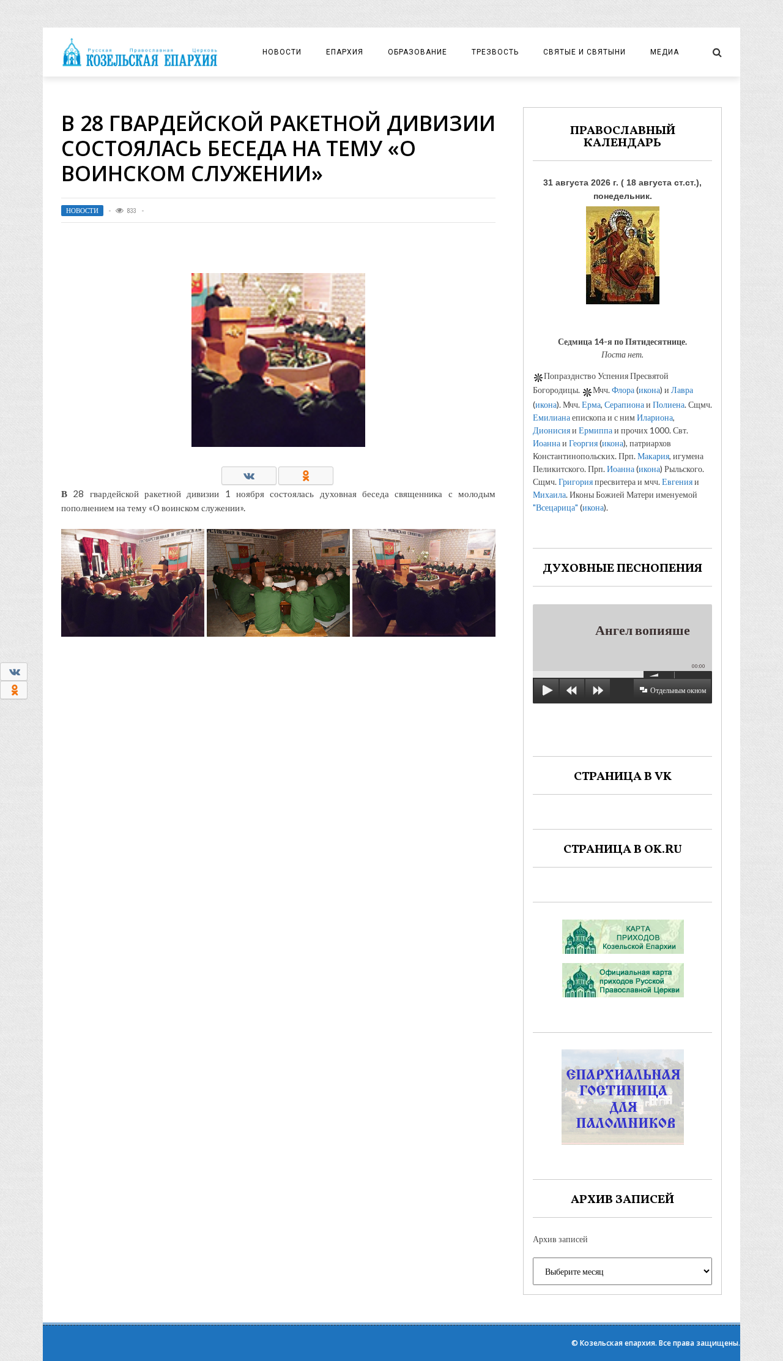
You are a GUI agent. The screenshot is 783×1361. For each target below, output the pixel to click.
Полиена (669, 404)
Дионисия (551, 430)
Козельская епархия (617, 1343)
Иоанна (546, 443)
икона (649, 389)
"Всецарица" (555, 507)
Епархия (344, 52)
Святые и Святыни (584, 52)
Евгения (677, 481)
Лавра (682, 389)
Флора (623, 389)
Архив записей (560, 1239)
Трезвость (495, 52)
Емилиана (551, 417)
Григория (575, 481)
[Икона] (622, 252)
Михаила (549, 494)
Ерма (591, 404)
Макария (653, 456)
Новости (282, 52)
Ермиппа (595, 430)
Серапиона (624, 404)
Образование (417, 52)
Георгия (583, 443)
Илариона (655, 417)
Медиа (664, 52)
